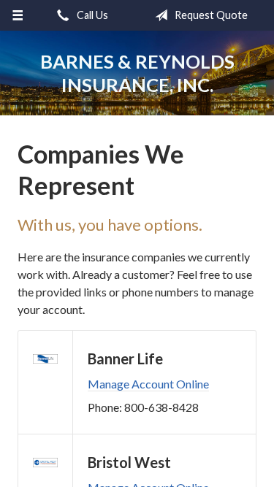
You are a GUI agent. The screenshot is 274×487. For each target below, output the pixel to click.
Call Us (91, 15)
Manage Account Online (148, 384)
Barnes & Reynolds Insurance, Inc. (137, 73)
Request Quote (210, 15)
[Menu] (18, 15)
